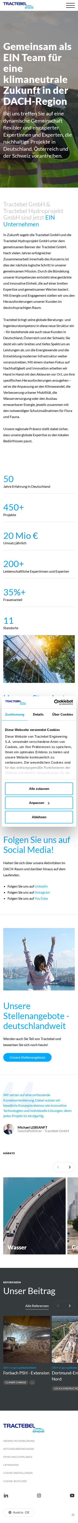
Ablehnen (39, 817)
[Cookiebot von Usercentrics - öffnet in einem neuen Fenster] (55, 702)
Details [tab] (38, 714)
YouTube (41, 898)
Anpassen (36, 803)
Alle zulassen (39, 788)
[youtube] (72, 1495)
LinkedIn (41, 886)
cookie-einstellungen (17, 1472)
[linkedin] (5, 1495)
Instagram (42, 892)
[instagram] (39, 1495)
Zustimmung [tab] (14, 714)
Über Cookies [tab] (62, 714)
